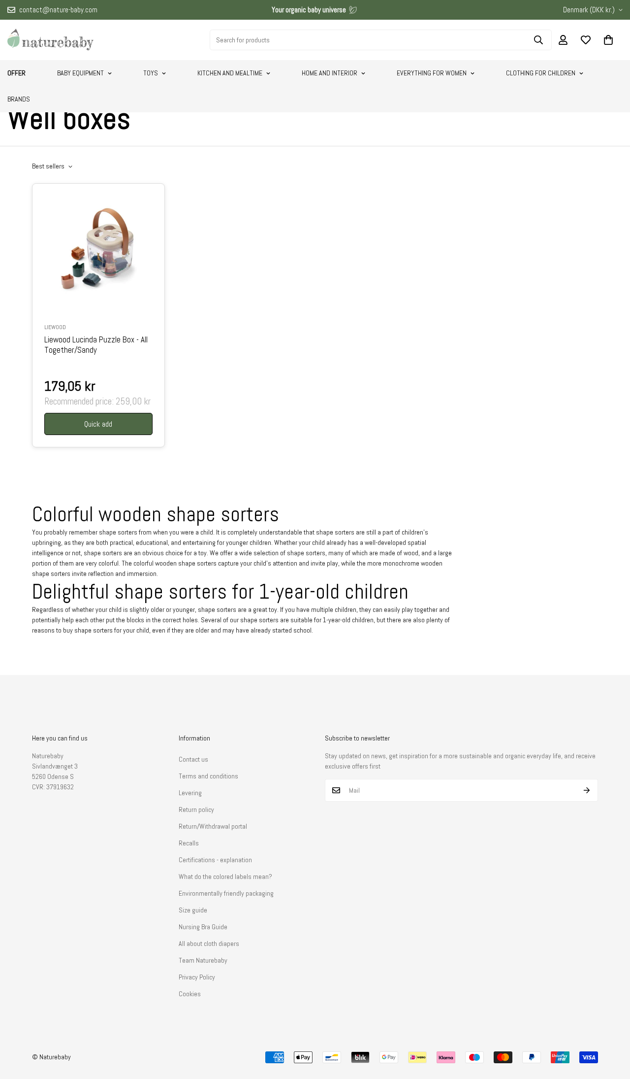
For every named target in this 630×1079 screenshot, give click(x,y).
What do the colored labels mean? (225, 876)
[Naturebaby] (50, 40)
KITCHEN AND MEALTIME (229, 72)
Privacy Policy (197, 977)
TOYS (150, 72)
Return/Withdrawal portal (213, 826)
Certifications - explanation (215, 859)
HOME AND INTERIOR (329, 72)
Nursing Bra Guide (203, 926)
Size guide (193, 910)
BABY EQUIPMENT (80, 72)
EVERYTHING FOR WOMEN (432, 72)
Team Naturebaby (203, 960)
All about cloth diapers (209, 943)
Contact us (193, 759)
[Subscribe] (587, 790)
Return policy (196, 809)
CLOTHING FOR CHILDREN (540, 72)
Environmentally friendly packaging (226, 893)
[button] (608, 40)
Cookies (190, 993)
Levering (190, 792)
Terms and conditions (208, 776)
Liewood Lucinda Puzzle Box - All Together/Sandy (96, 345)
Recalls (189, 843)
